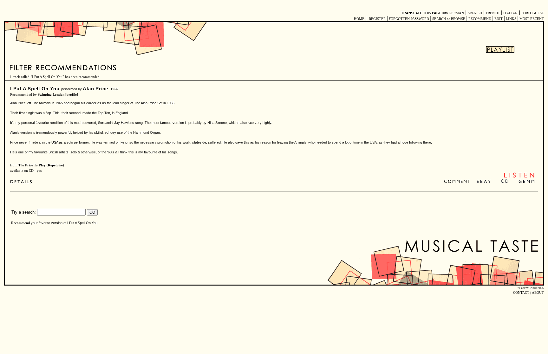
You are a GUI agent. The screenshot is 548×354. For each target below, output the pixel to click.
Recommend (20, 223)
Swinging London (51, 94)
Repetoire (55, 165)
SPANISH (475, 13)
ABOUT (538, 292)
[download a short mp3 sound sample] (519, 177)
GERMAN (456, 13)
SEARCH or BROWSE (448, 19)
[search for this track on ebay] (483, 181)
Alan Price (95, 88)
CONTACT (521, 292)
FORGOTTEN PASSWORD (409, 19)
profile (72, 94)
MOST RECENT (531, 19)
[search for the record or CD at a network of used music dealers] (527, 181)
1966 (114, 89)
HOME (359, 19)
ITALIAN (510, 13)
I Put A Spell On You (34, 88)
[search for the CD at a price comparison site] (505, 181)
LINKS (511, 19)
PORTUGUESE (532, 13)
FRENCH (492, 13)
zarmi (525, 288)
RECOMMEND (479, 19)
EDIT (498, 19)
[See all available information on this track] (22, 182)
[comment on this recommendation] (458, 181)
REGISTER (377, 19)
